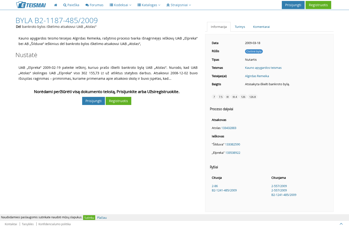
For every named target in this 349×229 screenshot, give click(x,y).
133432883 (228, 128)
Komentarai (261, 27)
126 (243, 97)
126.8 (252, 97)
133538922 (232, 152)
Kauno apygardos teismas (263, 67)
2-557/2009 (279, 186)
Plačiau (102, 217)
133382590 (232, 144)
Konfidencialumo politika (54, 224)
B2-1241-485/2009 (224, 190)
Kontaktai (11, 224)
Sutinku (89, 217)
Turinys (240, 27)
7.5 (220, 97)
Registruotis (318, 5)
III (227, 97)
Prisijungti (293, 5)
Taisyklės (28, 224)
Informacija (219, 27)
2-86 (215, 186)
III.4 (235, 97)
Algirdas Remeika (257, 76)
